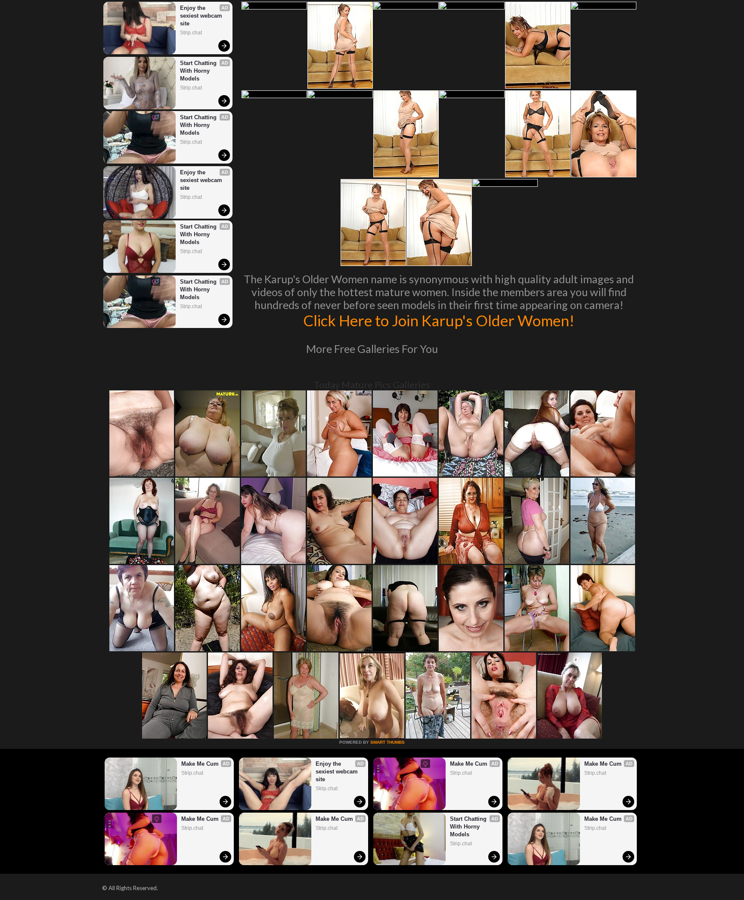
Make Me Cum (200, 764)
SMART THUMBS (387, 742)
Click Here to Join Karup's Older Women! (438, 320)
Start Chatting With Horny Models (199, 71)
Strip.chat (191, 33)
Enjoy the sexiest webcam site (202, 16)
